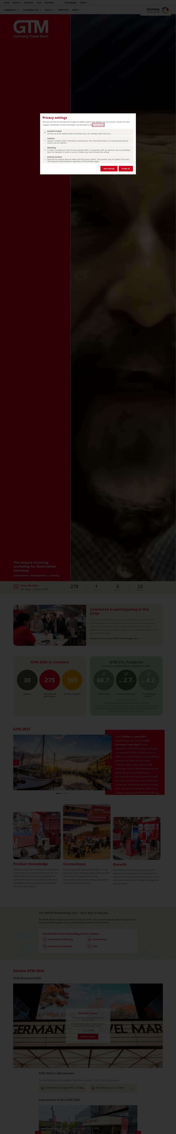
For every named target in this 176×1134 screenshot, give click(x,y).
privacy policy (98, 125)
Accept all (126, 168)
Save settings (109, 168)
